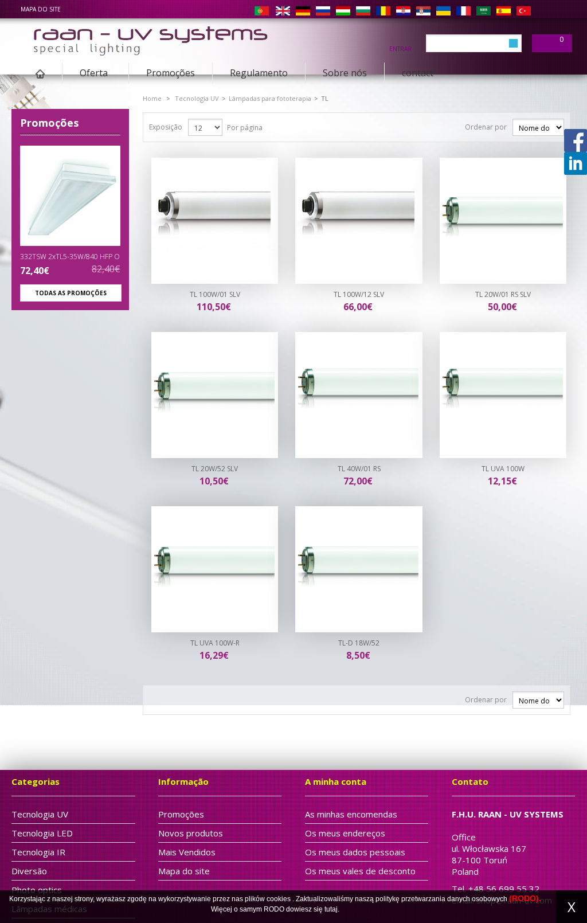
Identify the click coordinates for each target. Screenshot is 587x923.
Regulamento (259, 73)
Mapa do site (184, 871)
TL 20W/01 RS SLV (503, 294)
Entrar (400, 48)
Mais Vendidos (187, 852)
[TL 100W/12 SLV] (358, 221)
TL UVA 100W (503, 469)
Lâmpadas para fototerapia (270, 98)
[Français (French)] (463, 10)
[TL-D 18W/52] (358, 569)
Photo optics (36, 889)
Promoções (170, 73)
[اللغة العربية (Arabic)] (483, 10)
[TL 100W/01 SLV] (215, 221)
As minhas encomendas (351, 814)
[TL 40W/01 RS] (358, 395)
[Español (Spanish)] (504, 10)
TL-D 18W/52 (358, 643)
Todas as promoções (71, 293)
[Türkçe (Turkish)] (524, 10)
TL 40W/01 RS (359, 469)
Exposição (165, 127)
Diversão (29, 871)
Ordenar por (486, 127)
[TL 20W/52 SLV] (215, 395)
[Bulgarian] (363, 10)
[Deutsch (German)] (303, 10)
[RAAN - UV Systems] (149, 38)
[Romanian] (383, 10)
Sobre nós (345, 73)
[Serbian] (423, 10)
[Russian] (323, 10)
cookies (279, 899)
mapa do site (41, 9)
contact (417, 73)
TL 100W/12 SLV (359, 294)
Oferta (85, 75)
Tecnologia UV (197, 98)
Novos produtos (190, 833)
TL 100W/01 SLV (215, 294)
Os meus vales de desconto (360, 871)
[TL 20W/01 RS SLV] (503, 221)
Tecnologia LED (42, 833)
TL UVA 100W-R (215, 643)
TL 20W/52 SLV (214, 469)
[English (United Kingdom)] (283, 10)
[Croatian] (403, 10)
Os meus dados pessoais (355, 852)
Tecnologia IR (38, 852)
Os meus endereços (345, 833)
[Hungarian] (343, 10)
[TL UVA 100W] (503, 395)
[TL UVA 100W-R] (215, 569)
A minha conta (335, 781)
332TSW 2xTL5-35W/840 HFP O (70, 256)
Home (152, 98)
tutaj (331, 909)
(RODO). (525, 898)
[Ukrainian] (443, 10)
